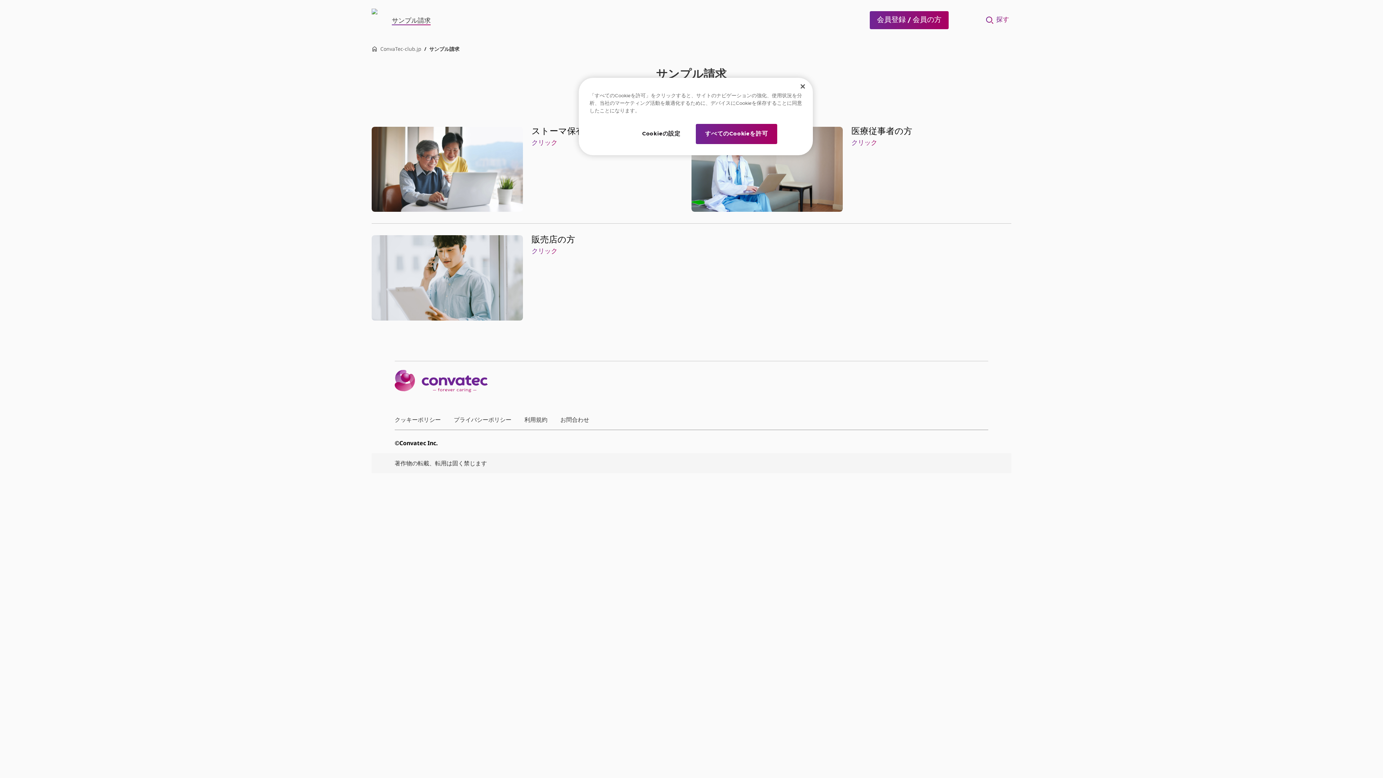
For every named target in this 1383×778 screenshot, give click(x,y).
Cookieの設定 (661, 134)
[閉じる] (803, 86)
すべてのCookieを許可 (736, 134)
